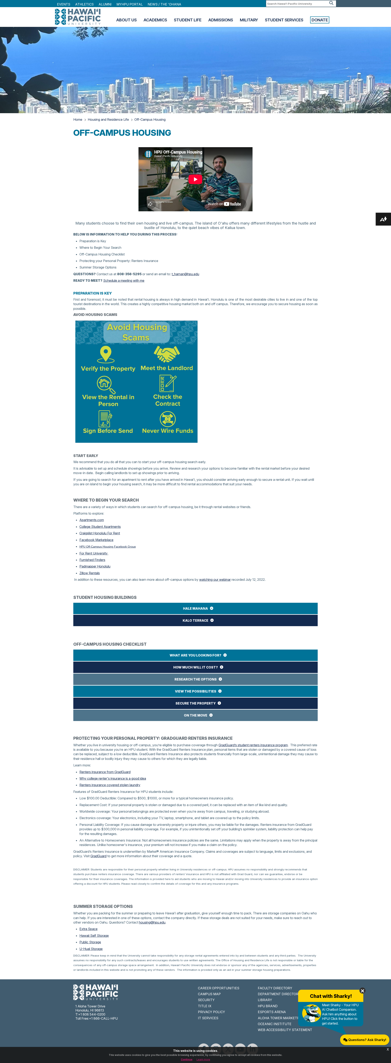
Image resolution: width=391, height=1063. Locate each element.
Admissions (220, 20)
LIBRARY (265, 1000)
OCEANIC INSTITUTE (274, 1024)
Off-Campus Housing (150, 119)
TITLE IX (204, 1006)
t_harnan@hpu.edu (185, 274)
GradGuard (98, 856)
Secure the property (196, 703)
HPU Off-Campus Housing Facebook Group (107, 546)
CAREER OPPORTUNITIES (218, 988)
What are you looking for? (195, 655)
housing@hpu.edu (152, 922)
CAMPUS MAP (209, 994)
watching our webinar (215, 580)
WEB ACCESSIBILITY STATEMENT (285, 1030)
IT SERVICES (208, 1018)
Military (249, 20)
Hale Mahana (195, 608)
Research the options (196, 679)
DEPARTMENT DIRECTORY (279, 994)
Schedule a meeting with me (123, 280)
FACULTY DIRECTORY (275, 988)
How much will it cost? (195, 667)
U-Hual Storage (91, 949)
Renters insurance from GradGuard (105, 772)
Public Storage (90, 942)
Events (63, 4)
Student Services (284, 20)
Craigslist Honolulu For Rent (99, 533)
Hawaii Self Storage (94, 936)
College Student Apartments (100, 527)
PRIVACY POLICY (211, 1012)
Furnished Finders (92, 560)
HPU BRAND (268, 1006)
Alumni (105, 4)
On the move (195, 715)
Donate (320, 20)
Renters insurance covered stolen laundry (109, 785)
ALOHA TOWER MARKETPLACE (283, 1018)
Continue (186, 1059)
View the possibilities (195, 691)
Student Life (187, 20)
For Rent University (93, 553)
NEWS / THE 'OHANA (164, 4)
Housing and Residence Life (108, 119)
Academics (155, 20)
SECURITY (206, 1000)
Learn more (203, 1059)
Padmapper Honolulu (94, 566)
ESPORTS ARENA (272, 1012)
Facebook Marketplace (96, 540)
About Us (126, 20)
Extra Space (88, 929)
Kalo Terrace (195, 620)
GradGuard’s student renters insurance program (253, 745)
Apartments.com (91, 520)
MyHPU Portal (129, 4)
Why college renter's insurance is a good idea (112, 778)
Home (77, 119)
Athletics (84, 4)
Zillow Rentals (89, 573)
